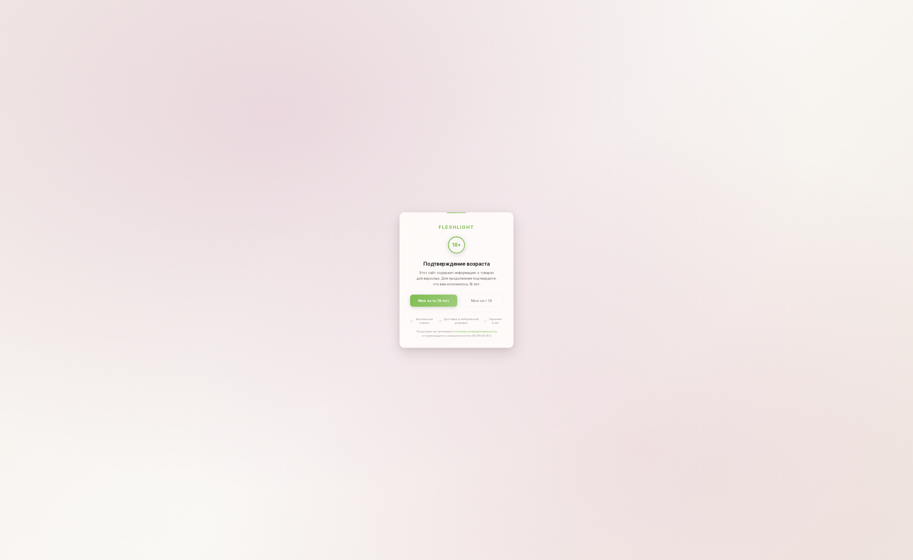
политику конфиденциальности (475, 331)
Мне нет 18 (481, 300)
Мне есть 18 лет (433, 300)
